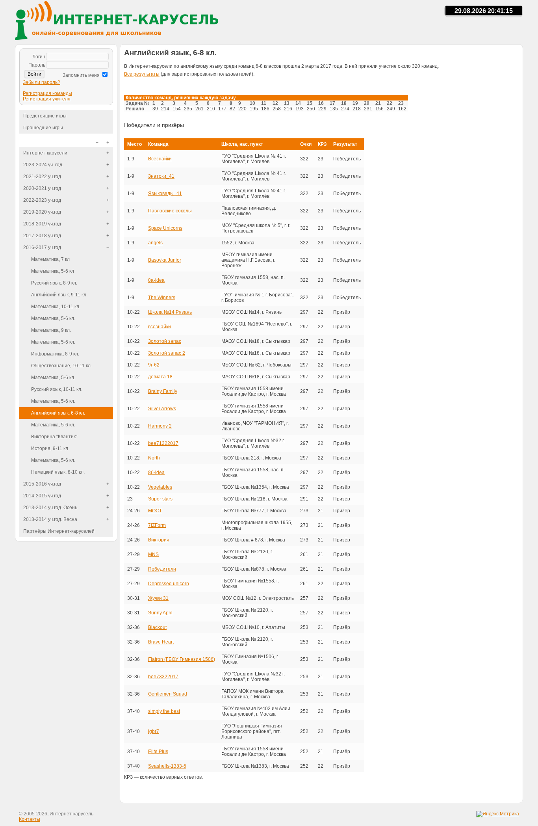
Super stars (160, 499)
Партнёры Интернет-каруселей (59, 531)
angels (155, 243)
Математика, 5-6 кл (52, 271)
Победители (162, 569)
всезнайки (159, 326)
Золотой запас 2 (166, 353)
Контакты (29, 819)
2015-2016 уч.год (42, 484)
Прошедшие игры (43, 127)
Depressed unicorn (168, 583)
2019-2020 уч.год (42, 212)
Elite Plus (158, 751)
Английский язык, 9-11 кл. (59, 295)
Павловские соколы (170, 211)
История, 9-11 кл (49, 448)
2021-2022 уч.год (42, 176)
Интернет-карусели (45, 153)
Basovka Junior (164, 260)
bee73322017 (163, 676)
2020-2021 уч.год (42, 188)
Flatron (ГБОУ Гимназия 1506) (181, 659)
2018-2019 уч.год (42, 224)
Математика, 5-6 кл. (53, 318)
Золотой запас (164, 341)
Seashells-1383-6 (167, 766)
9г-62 (154, 365)
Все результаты (142, 74)
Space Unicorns (165, 228)
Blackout (157, 627)
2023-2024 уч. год (42, 164)
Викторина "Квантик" (54, 436)
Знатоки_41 (161, 176)
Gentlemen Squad (167, 694)
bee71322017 (163, 443)
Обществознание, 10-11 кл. (61, 365)
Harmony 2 (160, 426)
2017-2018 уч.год (42, 235)
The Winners (161, 297)
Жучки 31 (158, 598)
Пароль (36, 65)
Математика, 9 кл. (51, 330)
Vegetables (160, 487)
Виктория (158, 540)
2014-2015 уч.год (42, 496)
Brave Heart (161, 642)
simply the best (164, 711)
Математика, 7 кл (50, 259)
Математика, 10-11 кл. (55, 306)
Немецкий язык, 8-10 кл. (58, 472)
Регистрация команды (47, 93)
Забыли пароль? (41, 82)
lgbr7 (153, 731)
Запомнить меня (81, 75)
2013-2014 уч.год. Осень (50, 507)
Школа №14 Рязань (170, 312)
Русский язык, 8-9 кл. (54, 283)
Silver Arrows (162, 408)
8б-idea (156, 472)
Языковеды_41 (165, 193)
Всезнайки (160, 159)
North (154, 458)
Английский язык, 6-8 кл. (58, 413)
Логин (38, 57)
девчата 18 (160, 377)
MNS (153, 554)
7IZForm (157, 525)
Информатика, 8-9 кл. (55, 354)
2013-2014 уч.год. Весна (50, 519)
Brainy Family (162, 391)
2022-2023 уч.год (42, 200)
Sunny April (160, 613)
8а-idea (156, 280)
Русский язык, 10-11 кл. (56, 389)
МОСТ (155, 510)
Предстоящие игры (45, 116)
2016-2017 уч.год (42, 247)
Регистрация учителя (46, 99)
